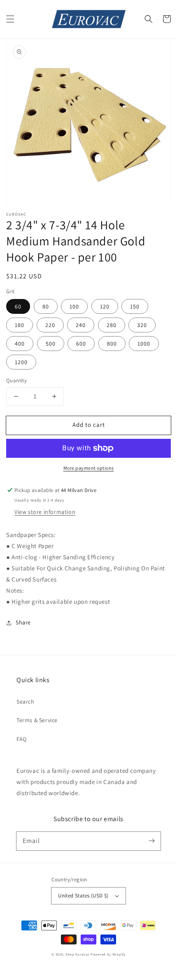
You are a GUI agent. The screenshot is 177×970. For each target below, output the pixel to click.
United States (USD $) (83, 895)
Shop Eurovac (77, 954)
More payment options (88, 468)
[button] (10, 19)
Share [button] (23, 622)
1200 (21, 362)
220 (50, 325)
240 (81, 325)
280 (111, 325)
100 (74, 306)
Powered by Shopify (108, 954)
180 (19, 325)
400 (20, 343)
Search (25, 701)
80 (45, 306)
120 (104, 306)
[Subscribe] (151, 841)
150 (135, 306)
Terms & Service (37, 720)
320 (142, 325)
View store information (44, 512)
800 (112, 343)
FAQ (21, 739)
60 (18, 306)
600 (81, 343)
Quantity (16, 380)
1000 (143, 343)
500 (51, 343)
